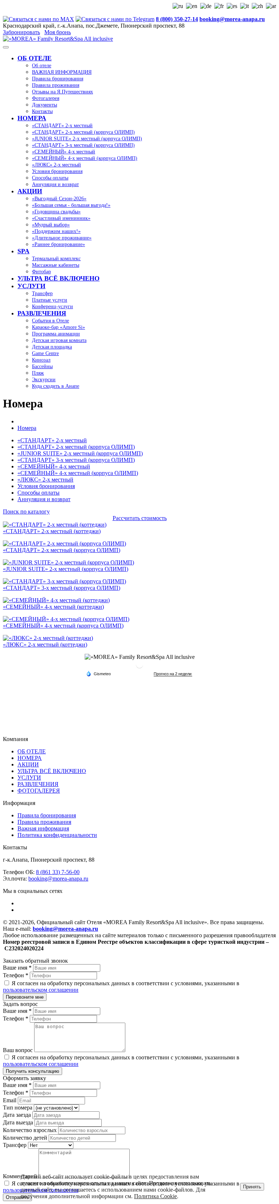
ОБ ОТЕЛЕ (31, 751)
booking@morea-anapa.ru (232, 19)
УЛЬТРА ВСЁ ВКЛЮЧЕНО (51, 771)
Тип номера (18, 1107)
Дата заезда (17, 1115)
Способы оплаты (38, 493)
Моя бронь (57, 32)
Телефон (15, 975)
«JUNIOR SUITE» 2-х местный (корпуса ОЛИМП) (80, 453)
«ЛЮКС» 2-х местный (45, 479)
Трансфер (15, 1145)
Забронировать (21, 32)
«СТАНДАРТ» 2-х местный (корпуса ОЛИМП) (76, 447)
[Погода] (98, 673)
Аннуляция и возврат (43, 499)
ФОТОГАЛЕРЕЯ (38, 791)
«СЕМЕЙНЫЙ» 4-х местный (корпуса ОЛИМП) (77, 473)
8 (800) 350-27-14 (177, 19)
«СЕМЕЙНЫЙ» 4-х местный (53, 466)
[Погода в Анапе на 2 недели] (173, 674)
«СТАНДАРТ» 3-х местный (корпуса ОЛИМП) (76, 460)
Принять (252, 1186)
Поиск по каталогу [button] (26, 511)
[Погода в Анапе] (139, 667)
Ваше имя (17, 968)
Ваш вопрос (18, 1050)
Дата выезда (19, 1122)
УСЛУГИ (29, 777)
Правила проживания (44, 822)
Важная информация (43, 828)
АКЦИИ (28, 764)
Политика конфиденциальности (57, 835)
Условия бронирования (46, 486)
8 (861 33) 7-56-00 (58, 872)
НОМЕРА (29, 758)
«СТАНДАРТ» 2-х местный (52, 440)
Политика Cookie (155, 1196)
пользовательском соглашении (40, 990)
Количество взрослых (30, 1130)
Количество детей (26, 1138)
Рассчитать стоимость (140, 518)
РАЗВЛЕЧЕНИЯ (37, 784)
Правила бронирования (46, 815)
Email (10, 1100)
